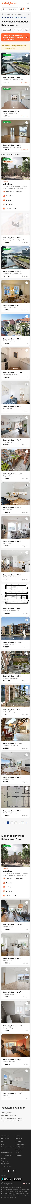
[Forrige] (4, 822)
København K (18, 30)
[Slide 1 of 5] (13, 73)
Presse (3, 1144)
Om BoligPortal (5, 1138)
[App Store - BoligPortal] (17, 1179)
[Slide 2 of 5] (14, 73)
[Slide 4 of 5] (16, 73)
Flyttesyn (18, 1141)
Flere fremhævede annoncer (10, 154)
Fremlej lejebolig (20, 1147)
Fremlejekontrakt (20, 1144)
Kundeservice (19, 1150)
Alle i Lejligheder (6, 1113)
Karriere (3, 1158)
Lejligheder (10, 14)
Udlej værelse (19, 1138)
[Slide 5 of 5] (17, 73)
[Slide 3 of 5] (15, 73)
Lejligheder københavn (8, 1115)
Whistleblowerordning (7, 1155)
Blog (2, 1141)
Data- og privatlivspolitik (8, 1147)
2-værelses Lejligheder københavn (12, 1118)
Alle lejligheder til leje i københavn (15, 17)
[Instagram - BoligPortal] (13, 1171)
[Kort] (28, 9)
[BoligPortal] (9, 3)
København (21, 14)
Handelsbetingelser (6, 1152)
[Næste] (26, 822)
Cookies (3, 1150)
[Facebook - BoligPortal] (3, 1171)
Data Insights (5, 1163)
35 (22, 823)
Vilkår (17, 1152)
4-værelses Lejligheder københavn (12, 1121)
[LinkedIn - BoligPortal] (8, 1171)
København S (6, 30)
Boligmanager (5, 1161)
